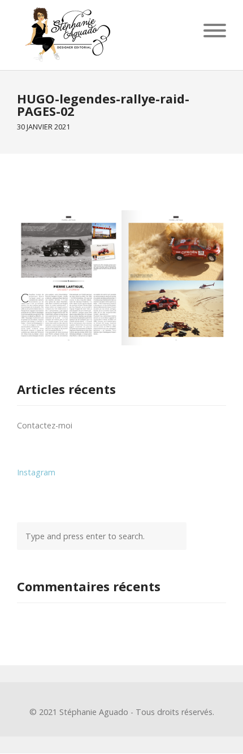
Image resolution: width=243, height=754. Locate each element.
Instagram (36, 472)
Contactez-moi (44, 425)
